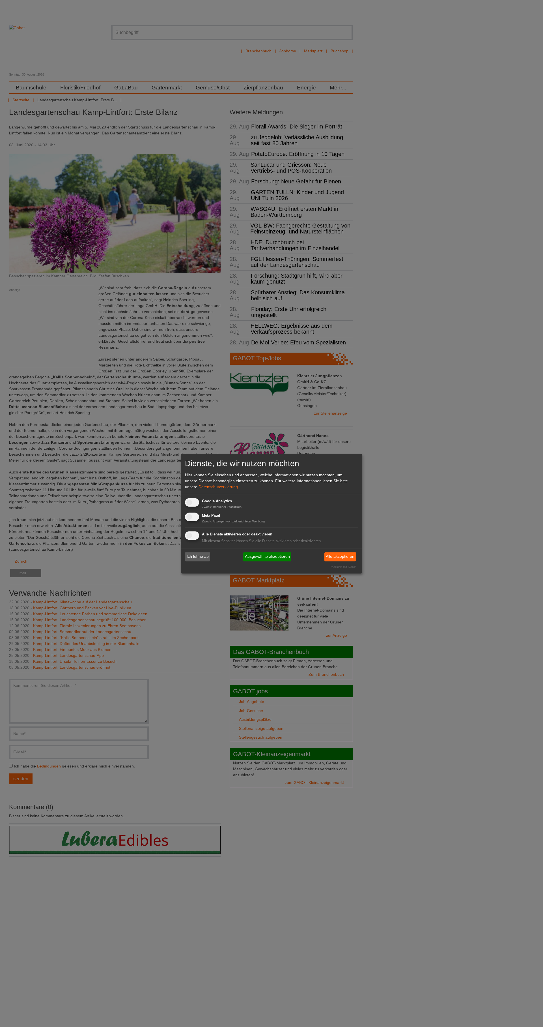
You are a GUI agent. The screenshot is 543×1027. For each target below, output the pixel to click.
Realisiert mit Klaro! (342, 567)
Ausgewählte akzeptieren (267, 556)
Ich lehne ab (198, 556)
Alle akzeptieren (340, 556)
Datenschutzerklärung (218, 487)
